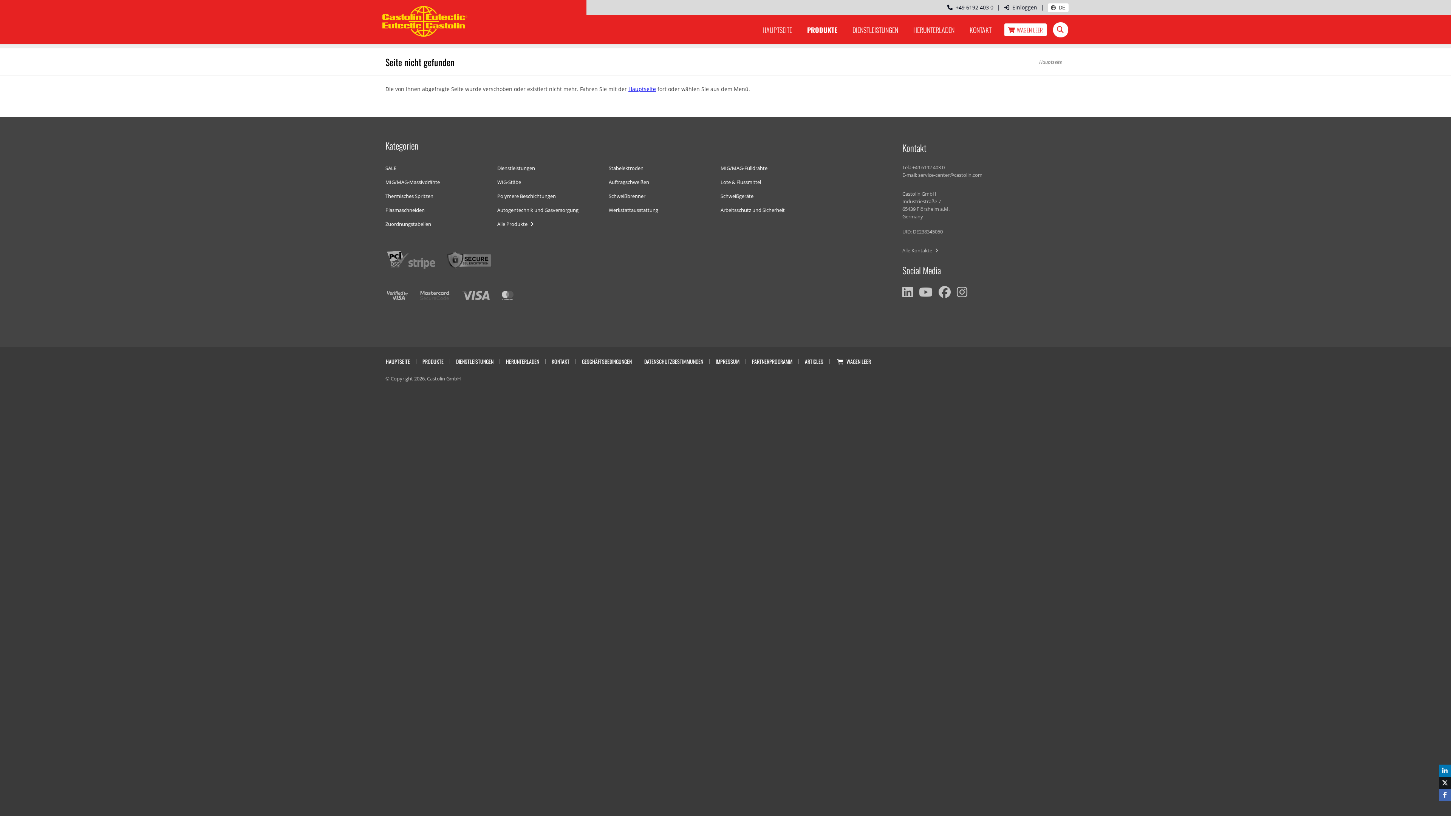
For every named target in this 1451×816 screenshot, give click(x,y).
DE (1062, 8)
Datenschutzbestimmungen (673, 361)
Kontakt (981, 30)
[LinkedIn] (907, 292)
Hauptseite (777, 30)
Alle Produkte (513, 224)
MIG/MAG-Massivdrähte (412, 182)
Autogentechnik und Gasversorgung (538, 210)
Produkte (822, 30)
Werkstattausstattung (633, 210)
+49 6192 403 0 (973, 7)
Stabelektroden (626, 168)
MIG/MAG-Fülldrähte (744, 168)
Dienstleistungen (875, 30)
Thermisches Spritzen (409, 196)
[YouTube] (926, 292)
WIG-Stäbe (509, 182)
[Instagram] (962, 292)
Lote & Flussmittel (741, 182)
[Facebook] (945, 292)
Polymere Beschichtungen (526, 196)
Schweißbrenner (627, 196)
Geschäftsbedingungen (607, 361)
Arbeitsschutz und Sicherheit (753, 210)
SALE (390, 168)
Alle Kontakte (917, 250)
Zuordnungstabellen (408, 224)
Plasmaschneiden (405, 210)
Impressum (727, 361)
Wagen (1030, 30)
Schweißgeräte (737, 196)
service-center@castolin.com (950, 175)
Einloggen (1024, 7)
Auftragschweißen (629, 182)
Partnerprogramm (772, 361)
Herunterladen (933, 30)
